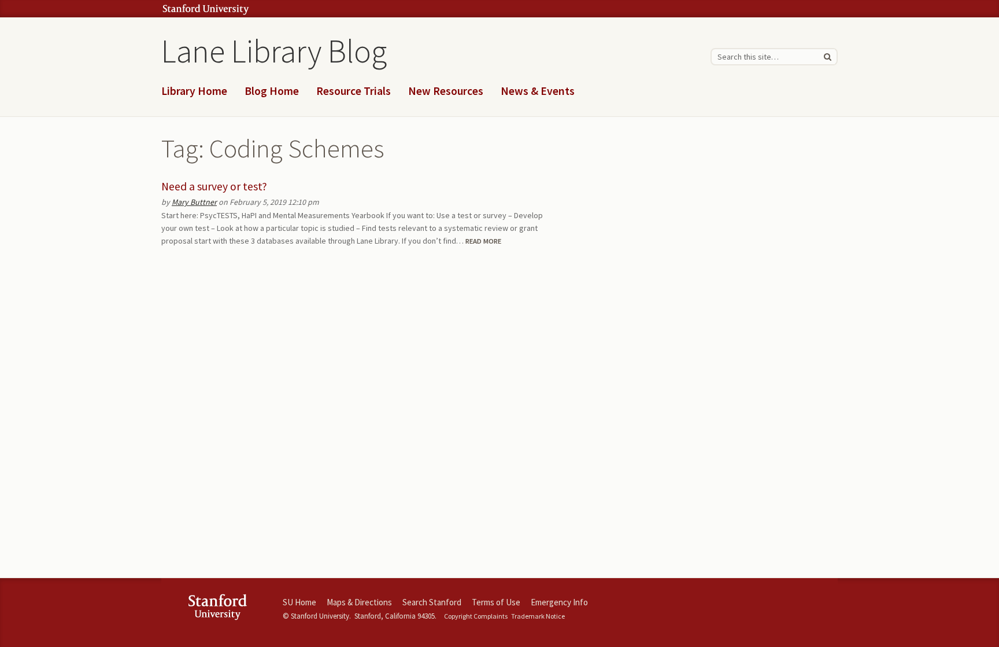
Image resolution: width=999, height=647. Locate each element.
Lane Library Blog (274, 51)
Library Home (194, 91)
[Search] (827, 56)
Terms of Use (496, 602)
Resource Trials (353, 91)
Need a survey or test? (214, 186)
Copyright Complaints (476, 616)
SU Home (299, 602)
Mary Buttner (194, 202)
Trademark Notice (538, 616)
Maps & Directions (359, 602)
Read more (483, 241)
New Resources (445, 91)
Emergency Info (559, 602)
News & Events (538, 91)
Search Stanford (431, 602)
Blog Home (272, 91)
